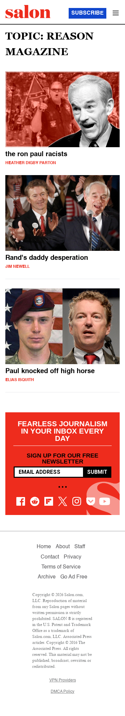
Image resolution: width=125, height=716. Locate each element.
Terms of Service (61, 567)
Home (44, 547)
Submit (97, 472)
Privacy (72, 557)
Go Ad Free (73, 577)
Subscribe (87, 13)
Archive (47, 577)
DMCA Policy (62, 692)
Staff (79, 547)
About (63, 547)
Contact (50, 557)
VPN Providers (62, 680)
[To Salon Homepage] (28, 11)
